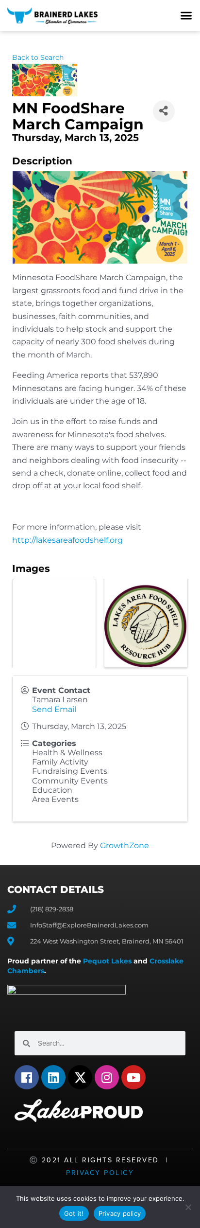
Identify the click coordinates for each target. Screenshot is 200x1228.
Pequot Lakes (107, 961)
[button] (186, 15)
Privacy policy (120, 1213)
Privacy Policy (100, 1173)
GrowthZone (124, 845)
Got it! (74, 1213)
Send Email (54, 709)
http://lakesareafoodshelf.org (67, 540)
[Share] (164, 111)
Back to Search (38, 57)
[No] (188, 1207)
